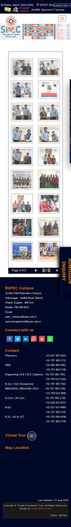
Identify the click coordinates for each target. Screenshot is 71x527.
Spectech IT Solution (52, 9)
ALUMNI (35, 9)
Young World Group (41, 509)
